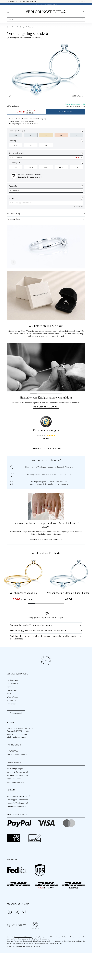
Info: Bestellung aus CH (16, 782)
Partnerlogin (11, 704)
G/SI (31, 167)
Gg (46, 135)
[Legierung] (81, 140)
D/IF (76, 167)
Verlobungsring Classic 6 (23, 593)
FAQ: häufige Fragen (15, 769)
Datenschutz (12, 690)
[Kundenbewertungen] (46, 421)
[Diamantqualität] (81, 162)
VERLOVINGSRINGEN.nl (17, 754)
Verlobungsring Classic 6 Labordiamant (68, 593)
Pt (76, 135)
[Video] (10, 96)
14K (30, 145)
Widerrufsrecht (12, 697)
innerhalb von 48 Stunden (23, 937)
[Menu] (8, 12)
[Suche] (82, 19)
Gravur (11, 198)
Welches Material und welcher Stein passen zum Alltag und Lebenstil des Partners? (43, 637)
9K (15, 145)
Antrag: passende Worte (16, 806)
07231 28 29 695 (19, 925)
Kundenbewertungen (46, 430)
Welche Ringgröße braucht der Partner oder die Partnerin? (38, 631)
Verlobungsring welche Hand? (18, 796)
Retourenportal (16, 713)
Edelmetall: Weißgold (17, 131)
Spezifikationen (14, 219)
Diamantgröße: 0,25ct (17, 153)
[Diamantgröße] (81, 153)
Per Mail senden (14, 106)
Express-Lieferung (71, 104)
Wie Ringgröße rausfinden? (17, 800)
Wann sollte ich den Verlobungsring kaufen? (31, 625)
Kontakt (10, 687)
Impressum (11, 700)
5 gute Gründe (12, 683)
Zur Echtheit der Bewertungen (46, 448)
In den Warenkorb (65, 112)
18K (46, 145)
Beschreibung (14, 214)
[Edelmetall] (81, 130)
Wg (30, 135)
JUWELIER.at (12, 751)
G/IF (61, 167)
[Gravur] (81, 198)
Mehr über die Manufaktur (45, 407)
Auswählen (14, 190)
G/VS (46, 167)
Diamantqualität (15, 163)
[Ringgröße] (81, 186)
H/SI (16, 167)
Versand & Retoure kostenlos (18, 772)
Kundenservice (12, 680)
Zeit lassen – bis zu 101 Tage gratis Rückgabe (21, 1)
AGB (9, 694)
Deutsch (82, 1)
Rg (61, 135)
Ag (15, 135)
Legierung (12, 141)
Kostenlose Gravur (14, 779)
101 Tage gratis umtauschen (17, 775)
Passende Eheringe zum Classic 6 (46, 539)
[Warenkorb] (83, 12)
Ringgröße (13, 186)
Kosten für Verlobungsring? (17, 803)
